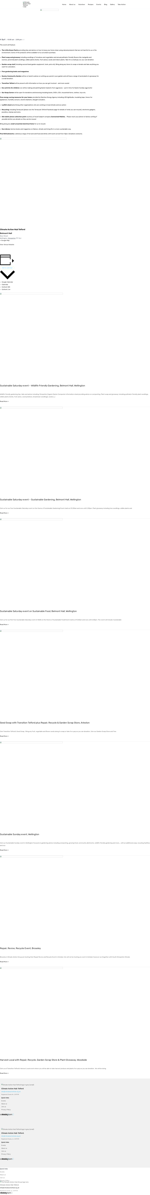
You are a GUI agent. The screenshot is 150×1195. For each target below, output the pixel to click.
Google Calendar (7, 282)
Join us (3, 1107)
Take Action (122, 4)
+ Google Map (5, 240)
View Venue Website (7, 244)
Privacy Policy (6, 1109)
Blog (105, 4)
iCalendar (5, 284)
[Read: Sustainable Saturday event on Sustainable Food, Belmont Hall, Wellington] (31, 563)
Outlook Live (6, 289)
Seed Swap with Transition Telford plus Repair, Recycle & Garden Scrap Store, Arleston (45, 722)
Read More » (4, 401)
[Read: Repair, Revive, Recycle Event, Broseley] (31, 900)
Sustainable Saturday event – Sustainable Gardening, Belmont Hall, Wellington (40, 499)
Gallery (112, 4)
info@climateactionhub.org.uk (11, 1091)
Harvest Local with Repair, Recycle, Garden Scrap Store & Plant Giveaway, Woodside (43, 1060)
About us (72, 4)
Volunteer (81, 4)
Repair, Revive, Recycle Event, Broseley (20, 948)
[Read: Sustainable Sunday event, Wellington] (31, 786)
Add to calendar (7, 268)
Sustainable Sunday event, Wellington (19, 834)
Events (98, 4)
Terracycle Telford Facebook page (45, 109)
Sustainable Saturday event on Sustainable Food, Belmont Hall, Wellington (38, 611)
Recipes (90, 4)
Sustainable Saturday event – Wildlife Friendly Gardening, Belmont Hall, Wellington (42, 385)
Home (64, 4)
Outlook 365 (6, 287)
